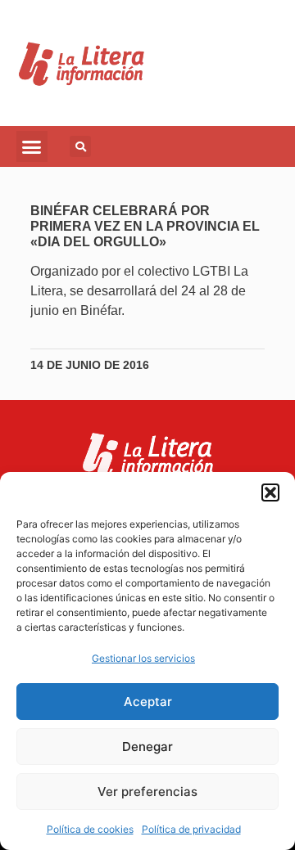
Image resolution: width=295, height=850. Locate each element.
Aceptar (148, 701)
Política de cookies (90, 829)
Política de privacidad (191, 829)
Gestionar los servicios (143, 658)
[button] (270, 492)
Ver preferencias (147, 791)
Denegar (147, 746)
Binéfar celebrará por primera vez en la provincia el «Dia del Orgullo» (145, 226)
